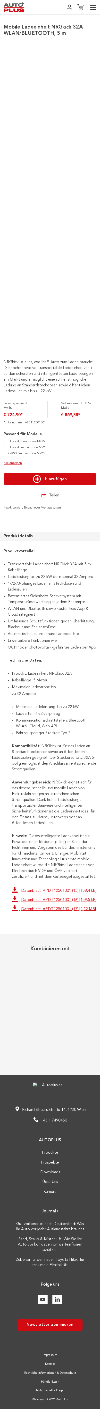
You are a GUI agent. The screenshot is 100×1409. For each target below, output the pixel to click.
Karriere (50, 1192)
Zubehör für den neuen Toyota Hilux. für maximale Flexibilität (50, 1262)
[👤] (69, 7)
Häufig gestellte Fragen (50, 1390)
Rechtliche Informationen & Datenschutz (50, 1373)
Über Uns (50, 1182)
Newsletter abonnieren (50, 1325)
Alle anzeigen (13, 463)
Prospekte (50, 1163)
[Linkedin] (57, 1299)
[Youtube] (43, 1299)
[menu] (93, 7)
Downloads (50, 1172)
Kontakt (50, 1364)
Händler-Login (50, 1381)
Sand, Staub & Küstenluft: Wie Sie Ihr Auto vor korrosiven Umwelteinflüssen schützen (50, 1244)
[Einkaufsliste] (80, 7)
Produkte (50, 1153)
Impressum (50, 1355)
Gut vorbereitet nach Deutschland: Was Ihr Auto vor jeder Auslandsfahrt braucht (50, 1226)
